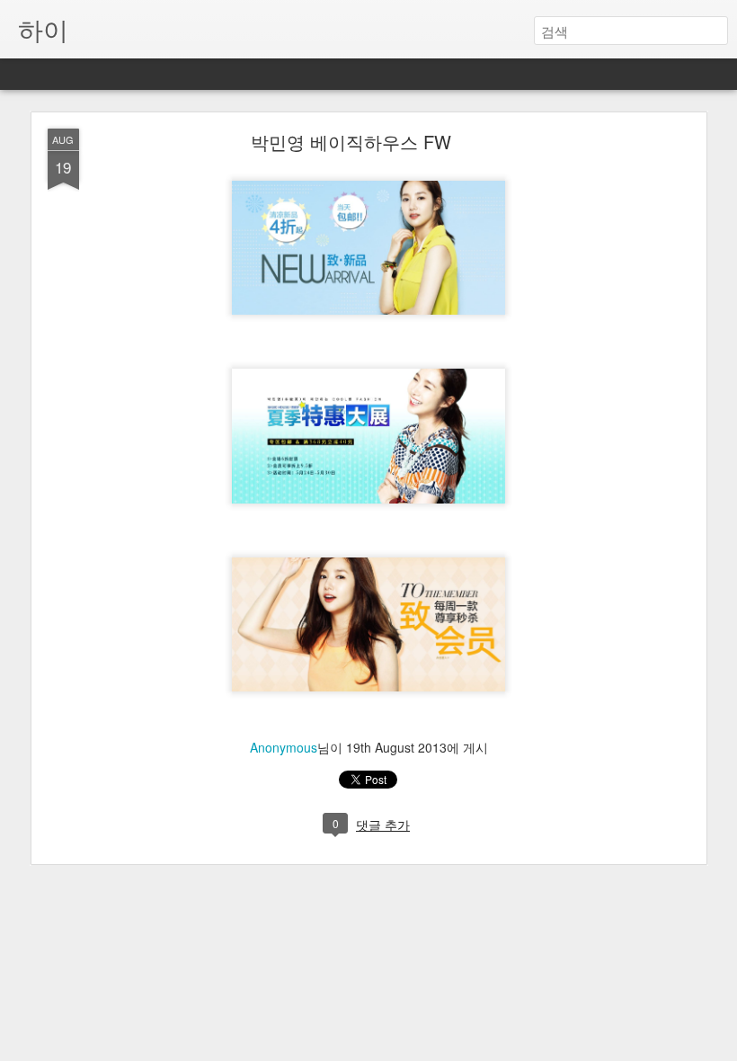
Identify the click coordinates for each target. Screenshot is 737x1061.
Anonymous (283, 747)
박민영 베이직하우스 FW (351, 142)
